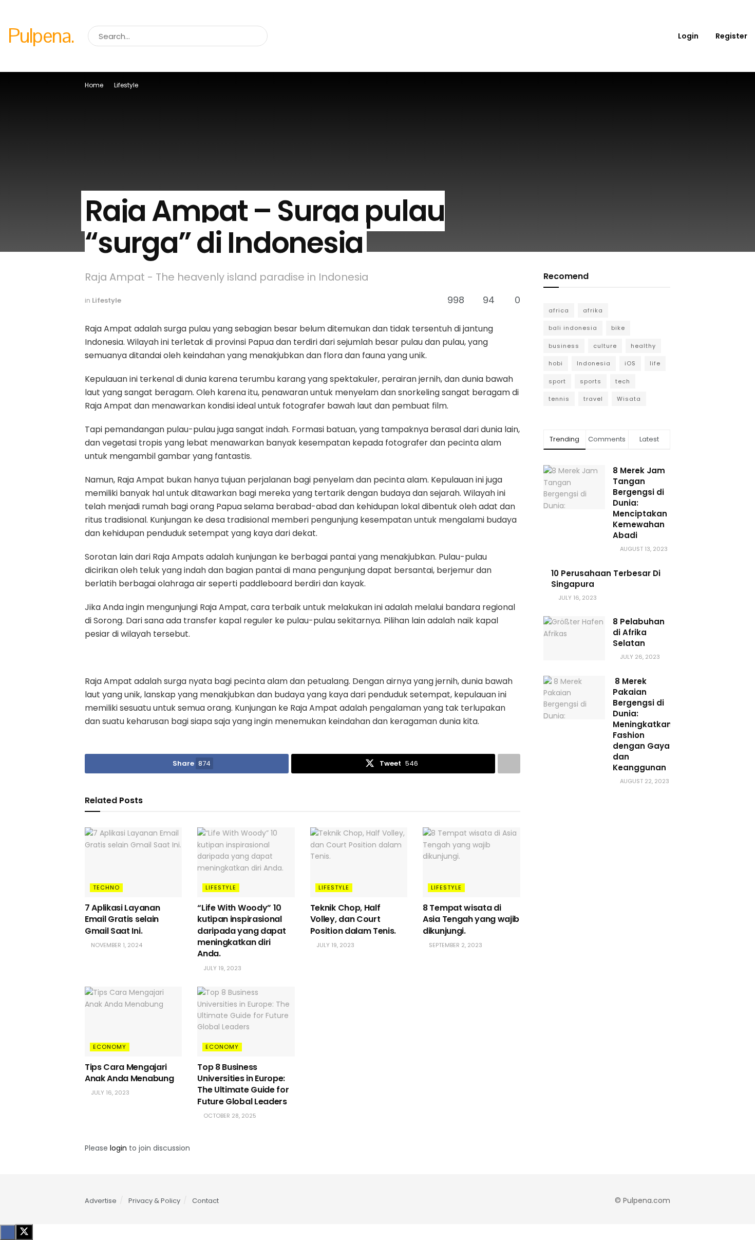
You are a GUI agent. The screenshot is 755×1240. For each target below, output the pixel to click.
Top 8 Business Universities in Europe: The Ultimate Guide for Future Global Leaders (243, 1084)
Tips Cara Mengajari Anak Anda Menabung (129, 1072)
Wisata (629, 399)
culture (605, 346)
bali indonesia (573, 328)
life (655, 363)
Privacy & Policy (154, 1201)
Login (687, 36)
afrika (593, 310)
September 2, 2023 (454, 945)
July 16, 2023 (109, 1092)
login (118, 1148)
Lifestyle (126, 85)
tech (622, 381)
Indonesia (594, 363)
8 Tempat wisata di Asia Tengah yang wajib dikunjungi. (471, 919)
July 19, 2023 (221, 968)
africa (559, 310)
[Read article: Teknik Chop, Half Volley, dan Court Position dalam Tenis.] (358, 862)
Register (730, 36)
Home (94, 85)
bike (618, 328)
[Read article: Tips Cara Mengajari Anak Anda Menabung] (133, 1021)
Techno (106, 887)
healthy (643, 346)
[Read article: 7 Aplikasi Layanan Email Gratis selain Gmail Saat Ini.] (133, 862)
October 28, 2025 (229, 1116)
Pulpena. (40, 36)
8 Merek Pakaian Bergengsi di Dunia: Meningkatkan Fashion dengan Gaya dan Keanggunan (642, 724)
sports (590, 381)
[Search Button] (258, 36)
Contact (205, 1201)
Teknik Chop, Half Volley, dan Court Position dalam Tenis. (353, 919)
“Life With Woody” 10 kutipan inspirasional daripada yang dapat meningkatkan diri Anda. (241, 931)
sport (557, 381)
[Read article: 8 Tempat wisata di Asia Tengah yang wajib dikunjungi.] (471, 862)
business (564, 346)
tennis (559, 399)
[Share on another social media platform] (509, 763)
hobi (556, 363)
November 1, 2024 (115, 945)
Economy (109, 1047)
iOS (630, 363)
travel (593, 399)
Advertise (101, 1201)
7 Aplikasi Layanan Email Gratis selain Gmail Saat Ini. (122, 919)
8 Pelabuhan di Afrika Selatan (639, 632)
